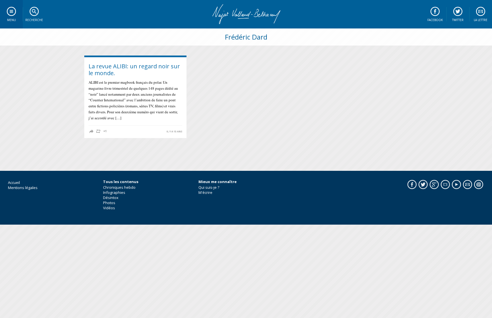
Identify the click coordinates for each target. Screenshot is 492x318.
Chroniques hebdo (119, 187)
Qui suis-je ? (208, 187)
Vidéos (109, 207)
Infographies (114, 192)
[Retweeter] (98, 131)
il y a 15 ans (174, 131)
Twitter (458, 20)
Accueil (14, 182)
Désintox (110, 197)
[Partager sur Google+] (105, 131)
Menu (11, 20)
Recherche (34, 20)
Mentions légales (23, 187)
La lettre (480, 20)
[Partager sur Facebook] (91, 131)
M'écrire (205, 192)
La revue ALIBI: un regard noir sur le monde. (134, 69)
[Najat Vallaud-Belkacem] (246, 14)
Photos (109, 202)
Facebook (435, 20)
